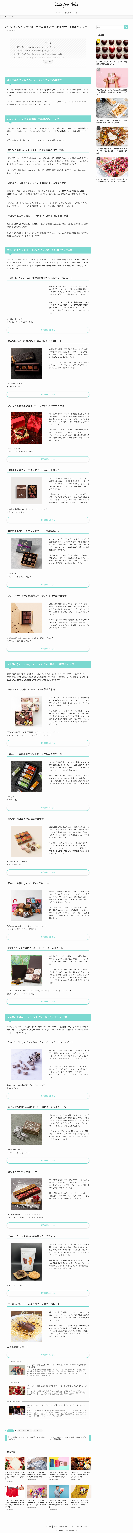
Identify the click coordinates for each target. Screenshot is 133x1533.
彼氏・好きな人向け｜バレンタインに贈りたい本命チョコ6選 (39, 54)
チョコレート (38, 1432)
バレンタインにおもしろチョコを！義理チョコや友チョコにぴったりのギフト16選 (56, 1408)
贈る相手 (79, 1528)
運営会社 (48, 1528)
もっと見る (48, 62)
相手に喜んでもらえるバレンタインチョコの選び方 (36, 47)
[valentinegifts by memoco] (66, 5)
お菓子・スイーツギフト (24, 1432)
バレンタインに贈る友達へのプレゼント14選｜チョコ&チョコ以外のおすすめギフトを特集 (57, 1368)
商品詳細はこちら (48, 332)
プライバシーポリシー (60, 1528)
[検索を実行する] (126, 27)
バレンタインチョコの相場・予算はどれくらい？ (35, 51)
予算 (85, 1528)
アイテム (10, 1432)
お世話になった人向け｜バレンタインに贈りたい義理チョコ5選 (40, 58)
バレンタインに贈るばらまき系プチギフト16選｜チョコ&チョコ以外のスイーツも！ (57, 1389)
